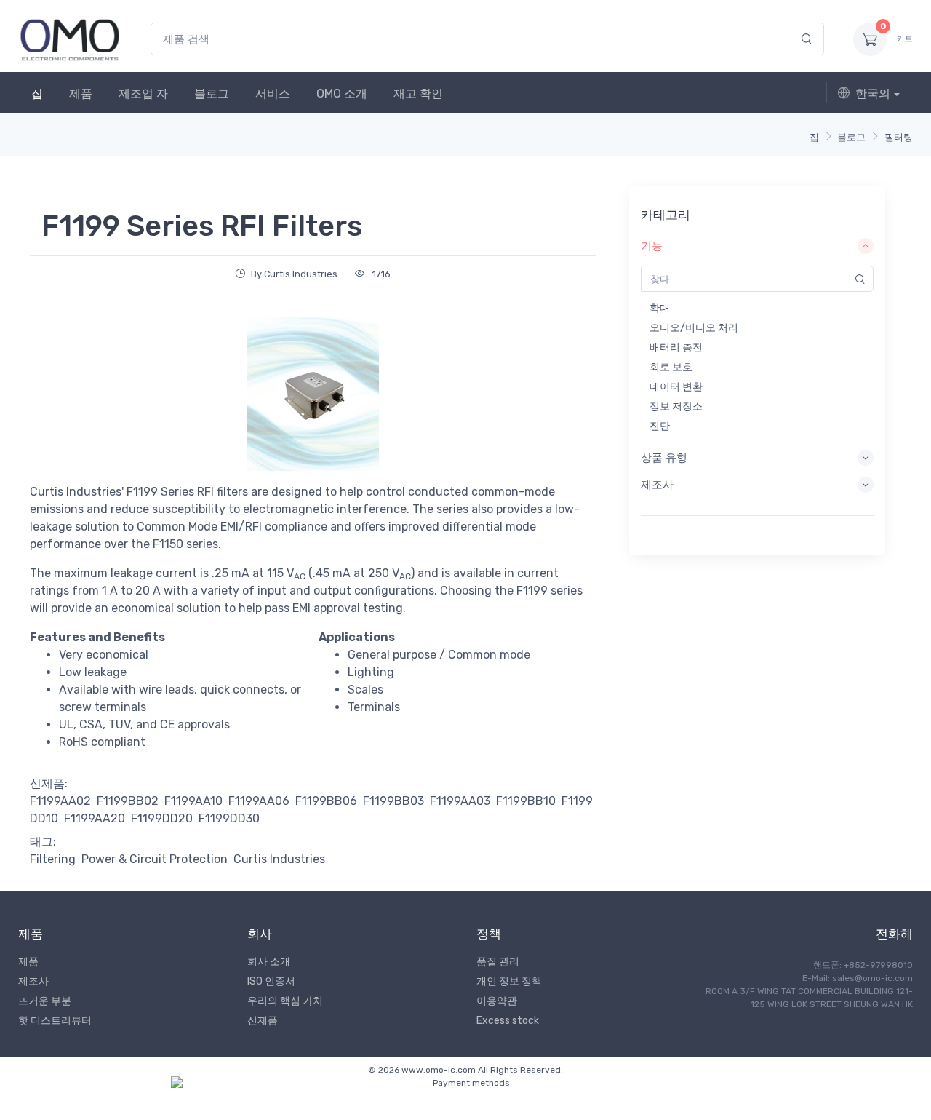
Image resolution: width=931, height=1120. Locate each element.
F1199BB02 (128, 801)
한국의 (872, 93)
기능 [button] (652, 246)
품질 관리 (497, 962)
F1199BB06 (326, 801)
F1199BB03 (393, 801)
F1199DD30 (229, 818)
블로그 (211, 93)
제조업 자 (143, 93)
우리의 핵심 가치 (285, 1001)
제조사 (33, 981)
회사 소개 (268, 962)
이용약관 (496, 1001)
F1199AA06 (258, 801)
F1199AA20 (94, 818)
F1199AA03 (460, 801)
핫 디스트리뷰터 (55, 1020)
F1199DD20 (162, 818)
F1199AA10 (193, 801)
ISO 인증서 (271, 981)
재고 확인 (418, 93)
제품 (80, 93)
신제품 (262, 1020)
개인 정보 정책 (509, 981)
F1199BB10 (526, 801)
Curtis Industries (279, 859)
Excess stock (507, 1020)
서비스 (272, 93)
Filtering (53, 859)
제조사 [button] (657, 484)
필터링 (898, 137)
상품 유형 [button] (664, 457)
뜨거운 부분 (44, 1001)
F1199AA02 (60, 801)
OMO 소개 (341, 93)
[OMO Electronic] (69, 39)
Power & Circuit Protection (154, 859)
